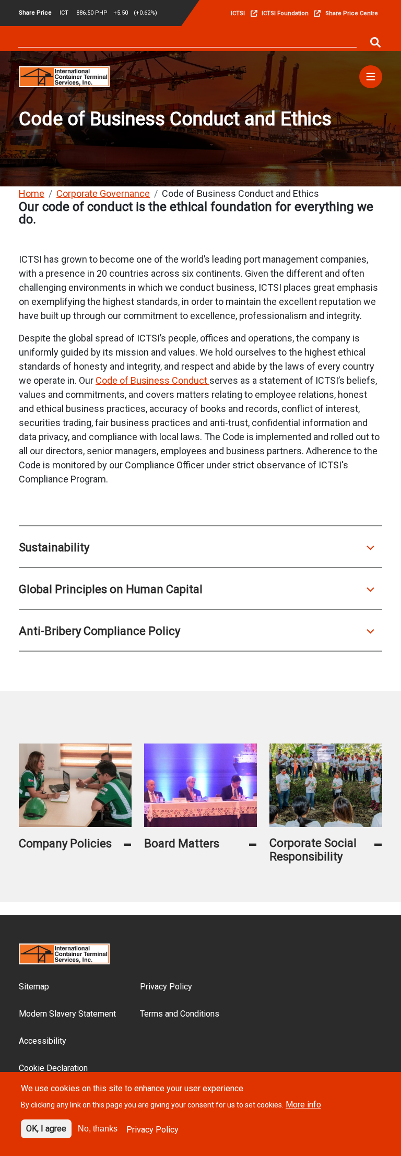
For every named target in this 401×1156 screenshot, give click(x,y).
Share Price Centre (351, 13)
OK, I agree (46, 1129)
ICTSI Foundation (285, 13)
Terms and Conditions (179, 1014)
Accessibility (42, 1041)
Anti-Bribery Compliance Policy (99, 631)
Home (31, 193)
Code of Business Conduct (152, 380)
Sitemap (34, 987)
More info (303, 1105)
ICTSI (238, 13)
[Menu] (370, 76)
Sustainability (54, 547)
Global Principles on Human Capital (111, 589)
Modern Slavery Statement (67, 1014)
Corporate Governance (103, 193)
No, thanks (97, 1128)
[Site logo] (64, 75)
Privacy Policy (166, 987)
